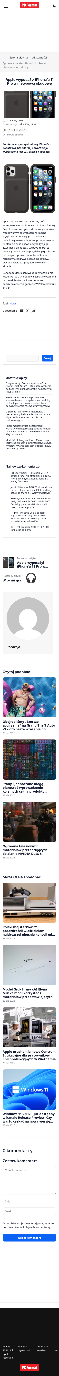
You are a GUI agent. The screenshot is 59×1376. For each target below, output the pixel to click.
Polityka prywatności (24, 1348)
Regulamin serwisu (43, 1348)
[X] (10, 130)
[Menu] (6, 6)
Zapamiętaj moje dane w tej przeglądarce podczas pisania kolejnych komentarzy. (28, 1225)
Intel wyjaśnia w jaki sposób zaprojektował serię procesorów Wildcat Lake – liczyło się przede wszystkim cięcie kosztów (28, 517)
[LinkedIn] (14, 130)
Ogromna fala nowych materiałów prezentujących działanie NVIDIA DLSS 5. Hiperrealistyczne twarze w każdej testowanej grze (28, 416)
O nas (56, 1348)
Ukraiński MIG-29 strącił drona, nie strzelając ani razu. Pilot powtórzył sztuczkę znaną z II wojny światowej (31, 477)
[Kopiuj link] (24, 130)
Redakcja (13, 647)
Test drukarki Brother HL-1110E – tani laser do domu (31, 528)
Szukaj (47, 358)
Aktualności (39, 57)
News (13, 303)
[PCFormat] (29, 1367)
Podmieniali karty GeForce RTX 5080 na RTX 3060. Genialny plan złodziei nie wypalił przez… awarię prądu (31, 503)
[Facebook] (5, 130)
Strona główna (19, 57)
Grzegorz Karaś (19, 472)
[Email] (19, 130)
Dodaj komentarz (29, 1238)
